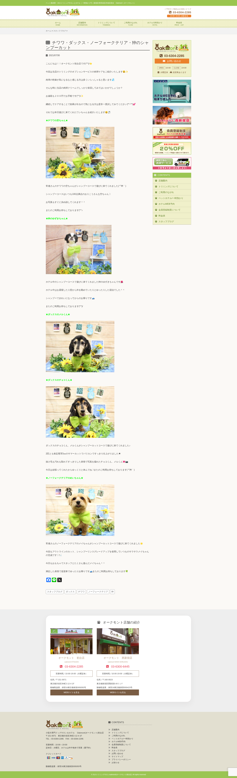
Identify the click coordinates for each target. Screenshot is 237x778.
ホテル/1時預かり (154, 24)
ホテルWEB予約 (167, 204)
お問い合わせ (173, 61)
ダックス (70, 591)
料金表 (179, 24)
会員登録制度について (169, 210)
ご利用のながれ (130, 24)
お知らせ (115, 763)
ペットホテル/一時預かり (171, 198)
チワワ (81, 591)
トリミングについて (106, 24)
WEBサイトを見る (71, 692)
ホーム (58, 24)
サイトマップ (117, 757)
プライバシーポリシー (121, 760)
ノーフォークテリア (98, 591)
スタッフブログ (54, 591)
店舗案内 (82, 24)
